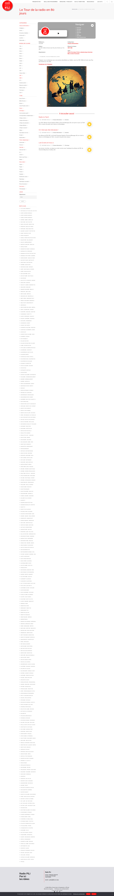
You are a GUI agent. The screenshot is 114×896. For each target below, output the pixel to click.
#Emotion (23, 444)
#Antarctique (24, 260)
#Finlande (32, 475)
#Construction (25, 356)
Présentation (36, 1)
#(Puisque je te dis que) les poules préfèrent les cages (35, 210)
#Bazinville (30, 296)
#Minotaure (30, 632)
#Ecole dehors (24, 421)
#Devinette (23, 392)
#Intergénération (25, 549)
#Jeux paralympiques (26, 558)
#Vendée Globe (24, 841)
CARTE (22, 201)
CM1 (69, 48)
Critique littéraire (22, 125)
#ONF (33, 670)
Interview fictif (22, 149)
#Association (27, 271)
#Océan (33, 664)
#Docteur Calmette (30, 399)
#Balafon (23, 287)
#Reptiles (23, 747)
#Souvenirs (33, 794)
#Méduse (27, 623)
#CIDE (33, 334)
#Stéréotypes (31, 803)
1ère (20, 46)
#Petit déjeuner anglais (27, 695)
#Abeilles (30, 219)
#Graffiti (23, 500)
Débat (20, 130)
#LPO (27, 599)
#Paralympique (24, 682)
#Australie (30, 275)
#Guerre (30, 511)
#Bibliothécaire (25, 300)
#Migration (23, 630)
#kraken (30, 574)
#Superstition (31, 805)
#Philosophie (28, 697)
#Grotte (23, 507)
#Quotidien (23, 738)
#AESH (31, 226)
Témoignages (22, 188)
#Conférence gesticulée (27, 352)
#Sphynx (32, 796)
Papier (20, 166)
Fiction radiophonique (81, 37)
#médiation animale (25, 621)
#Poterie (23, 729)
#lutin (31, 599)
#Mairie (26, 601)
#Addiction (31, 224)
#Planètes (23, 713)
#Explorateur (29, 462)
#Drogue (23, 406)
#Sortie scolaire (25, 794)
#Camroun (26, 309)
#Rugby (28, 767)
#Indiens (32, 536)
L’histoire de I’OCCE (57, 890)
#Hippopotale (29, 522)
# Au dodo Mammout (26, 208)
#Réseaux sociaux (25, 749)
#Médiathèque (24, 619)
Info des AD (21, 35)
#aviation (23, 282)
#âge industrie (29, 228)
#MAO (26, 603)
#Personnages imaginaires (27, 693)
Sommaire (79, 27)
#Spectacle (27, 796)
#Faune (22, 468)
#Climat (33, 343)
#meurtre (33, 628)
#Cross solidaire (25, 374)
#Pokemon (32, 720)
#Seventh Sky (24, 780)
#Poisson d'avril (25, 720)
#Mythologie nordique (26, 650)
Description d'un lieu (23, 132)
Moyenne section (23, 85)
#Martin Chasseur (25, 614)
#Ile (27, 531)
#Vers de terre (24, 843)
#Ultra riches (24, 832)
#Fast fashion (29, 466)
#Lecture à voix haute (26, 585)
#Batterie (28, 291)
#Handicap (23, 518)
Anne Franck (22, 98)
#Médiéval (33, 621)
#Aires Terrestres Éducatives (28, 237)
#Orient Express (29, 673)
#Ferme (22, 471)
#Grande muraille (25, 504)
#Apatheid (23, 262)
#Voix (30, 852)
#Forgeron (28, 480)
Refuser (88, 893)
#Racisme (29, 738)
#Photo (33, 702)
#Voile (22, 852)
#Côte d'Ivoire (24, 365)
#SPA (22, 796)
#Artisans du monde (29, 269)
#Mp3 (22, 641)
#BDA (24, 298)
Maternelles (21, 40)
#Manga (22, 603)
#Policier (32, 722)
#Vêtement (31, 843)
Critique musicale (23, 127)
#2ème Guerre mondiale (26, 217)
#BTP (22, 309)
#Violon (32, 850)
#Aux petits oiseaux (26, 280)
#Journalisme (24, 563)
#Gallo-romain (29, 484)
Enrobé (20, 135)
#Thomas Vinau (24, 821)
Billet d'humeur (22, 101)
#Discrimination (25, 397)
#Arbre (22, 264)
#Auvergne (23, 278)
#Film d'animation (25, 475)
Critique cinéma (22, 118)
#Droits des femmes (26, 410)
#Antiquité (31, 260)
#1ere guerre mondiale (26, 215)
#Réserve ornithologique (27, 751)
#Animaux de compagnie (26, 251)
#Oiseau (28, 666)
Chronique (79, 29)
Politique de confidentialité (62, 889)
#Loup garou (28, 596)
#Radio (34, 738)
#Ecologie (31, 421)
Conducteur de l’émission (45, 64)
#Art (22, 269)
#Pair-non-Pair (28, 677)
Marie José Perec (23, 157)
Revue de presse (23, 184)
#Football (27, 477)
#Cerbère (26, 318)
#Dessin (23, 388)
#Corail (23, 363)
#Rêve (29, 753)
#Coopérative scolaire (26, 361)
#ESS (32, 455)
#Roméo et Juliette (25, 760)
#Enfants (28, 444)
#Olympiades (24, 670)
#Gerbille (30, 493)
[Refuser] (112, 894)
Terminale (21, 90)
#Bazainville (24, 296)
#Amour (27, 244)
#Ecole (22, 419)
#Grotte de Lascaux (26, 509)
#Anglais (32, 244)
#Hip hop (23, 522)
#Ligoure (31, 592)
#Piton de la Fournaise (26, 711)
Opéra (20, 164)
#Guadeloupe (24, 511)
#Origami (23, 675)
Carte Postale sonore (23, 105)
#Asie (22, 271)
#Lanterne (29, 581)
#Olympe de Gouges (25, 668)
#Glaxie (22, 498)
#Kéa (33, 569)
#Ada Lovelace (24, 224)
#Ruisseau (23, 769)
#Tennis (32, 814)
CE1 (20, 68)
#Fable (29, 464)
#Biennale (31, 300)
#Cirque (27, 336)
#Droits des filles (25, 412)
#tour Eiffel (24, 825)
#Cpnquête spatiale (26, 370)
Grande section (22, 82)
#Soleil (32, 787)
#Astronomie (24, 273)
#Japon (26, 554)
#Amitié (22, 244)
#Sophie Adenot (24, 792)
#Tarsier (29, 812)
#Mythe (22, 648)
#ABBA (26, 219)
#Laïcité (30, 576)
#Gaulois (31, 491)
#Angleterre (24, 246)
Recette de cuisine (23, 176)
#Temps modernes (25, 814)
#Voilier (27, 852)
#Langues (23, 581)
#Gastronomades (25, 489)
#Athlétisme (24, 275)
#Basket (23, 291)
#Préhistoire (29, 729)
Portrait (20, 171)
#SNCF (26, 785)
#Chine (33, 329)
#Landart (23, 578)
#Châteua (23, 329)
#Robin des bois (24, 758)
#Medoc (22, 623)
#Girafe (26, 495)
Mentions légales (48, 889)
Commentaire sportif (23, 113)
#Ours (22, 677)
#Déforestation (25, 385)
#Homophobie (28, 527)
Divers (20, 30)
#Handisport (30, 518)
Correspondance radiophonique (26, 115)
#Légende (23, 587)
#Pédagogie (28, 686)
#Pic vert (30, 704)
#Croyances (33, 374)
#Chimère (28, 329)
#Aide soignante (25, 235)
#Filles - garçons (30, 473)
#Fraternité (24, 482)
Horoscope (21, 142)
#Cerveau (32, 318)
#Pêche (22, 686)
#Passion (27, 684)
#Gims (22, 495)
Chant (78, 34)
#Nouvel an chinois (25, 661)
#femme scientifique (30, 468)
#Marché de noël (25, 605)
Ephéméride (22, 137)
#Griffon (32, 504)
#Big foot (23, 302)
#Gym (33, 513)
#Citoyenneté (24, 338)
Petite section (22, 87)
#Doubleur (33, 403)
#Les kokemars (24, 592)
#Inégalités (24, 538)
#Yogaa (22, 861)
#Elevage (29, 439)
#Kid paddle (23, 572)
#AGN (22, 233)
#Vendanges (27, 839)
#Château (33, 327)
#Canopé (23, 311)
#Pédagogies (24, 688)
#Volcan (23, 854)
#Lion (22, 594)
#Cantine (33, 311)
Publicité (21, 174)
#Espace (23, 455)
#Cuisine (23, 376)
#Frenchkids (31, 482)
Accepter (94, 893)
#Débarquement (29, 379)
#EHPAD (28, 437)
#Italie (22, 554)
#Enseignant (29, 446)
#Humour (23, 531)
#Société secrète (25, 787)
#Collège (23, 347)
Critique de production (24, 122)
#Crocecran (24, 372)
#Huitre (30, 529)
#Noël (28, 657)
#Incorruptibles (25, 536)
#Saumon (23, 771)
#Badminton (32, 284)
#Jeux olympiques (25, 556)
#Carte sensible (25, 316)
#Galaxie (23, 484)
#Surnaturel (24, 807)
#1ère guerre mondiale (26, 213)
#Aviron (28, 282)
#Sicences (30, 783)
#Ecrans (23, 426)
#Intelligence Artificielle (27, 547)
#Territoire (24, 816)
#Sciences (33, 771)
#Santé (28, 769)
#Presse (23, 731)
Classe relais (22, 73)
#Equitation (24, 453)
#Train (29, 825)
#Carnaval (23, 314)
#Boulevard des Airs (26, 307)
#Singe (22, 785)
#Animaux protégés (25, 255)
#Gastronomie (24, 491)
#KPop (26, 574)
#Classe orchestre (25, 343)
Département (22, 194)
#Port (33, 724)
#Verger (31, 841)
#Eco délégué (24, 417)
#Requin (28, 747)
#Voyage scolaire (25, 857)
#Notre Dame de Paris (26, 659)
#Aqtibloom (29, 262)
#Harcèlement (24, 520)
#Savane (28, 771)
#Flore (22, 477)
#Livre (25, 594)
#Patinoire (32, 684)
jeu (20, 152)
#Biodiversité (29, 302)
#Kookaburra (30, 572)
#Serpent (23, 776)
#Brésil (33, 307)
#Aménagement (28, 242)
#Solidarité (24, 789)
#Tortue (31, 821)
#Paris (22, 684)
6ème (20, 58)
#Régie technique (25, 742)
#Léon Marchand (25, 590)
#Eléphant (23, 439)
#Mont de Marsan (25, 637)
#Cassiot (32, 316)
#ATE (29, 273)
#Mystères (29, 646)
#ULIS (27, 830)
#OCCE (28, 664)
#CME (22, 345)
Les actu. (100, 1)
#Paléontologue (25, 679)
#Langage (28, 578)
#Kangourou (24, 567)
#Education (29, 428)
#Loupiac (23, 599)
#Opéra (22, 673)
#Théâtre (42, 56)
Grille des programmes (51, 1)
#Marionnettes (24, 610)
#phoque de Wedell (25, 702)
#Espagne (27, 455)
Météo (20, 159)
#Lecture (32, 583)
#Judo (29, 563)
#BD (22, 298)
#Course (31, 365)
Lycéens (21, 37)
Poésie (20, 169)
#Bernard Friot (30, 298)
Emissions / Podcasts (66, 1)
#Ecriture (28, 426)
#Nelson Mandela (30, 655)
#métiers (23, 628)
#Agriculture (27, 233)
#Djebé (31, 397)
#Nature (23, 655)
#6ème (22, 219)
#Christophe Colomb (26, 334)
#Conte (31, 356)
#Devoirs (29, 392)
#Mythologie (28, 648)
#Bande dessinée (25, 289)
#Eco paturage (32, 417)
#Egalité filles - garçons (27, 435)
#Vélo (22, 839)
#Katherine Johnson (26, 569)
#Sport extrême (29, 798)
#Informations (24, 540)
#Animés (33, 255)
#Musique (26, 641)
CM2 (71, 48)
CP (20, 80)
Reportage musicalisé (24, 181)
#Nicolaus (23, 657)
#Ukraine (23, 830)
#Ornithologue (30, 675)
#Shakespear (24, 783)
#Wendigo (32, 857)
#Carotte (29, 314)
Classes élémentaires (73, 43)
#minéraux (23, 632)
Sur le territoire (79, 1)
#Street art (24, 805)
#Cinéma (23, 336)
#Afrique (23, 228)
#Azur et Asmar (24, 284)
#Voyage (28, 854)
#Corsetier (28, 363)
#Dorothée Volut (25, 403)
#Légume (32, 587)
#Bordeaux (23, 305)
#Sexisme (30, 780)
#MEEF (31, 623)
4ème (20, 53)
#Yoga (32, 859)
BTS (20, 65)
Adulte (20, 60)
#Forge (22, 480)
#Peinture (30, 688)
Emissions (74, 9)
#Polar (22, 722)
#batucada (23, 293)
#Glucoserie (28, 498)
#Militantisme (30, 630)
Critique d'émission (23, 120)
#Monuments (24, 639)
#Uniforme (23, 834)
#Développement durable (27, 390)
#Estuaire (23, 457)
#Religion (32, 742)
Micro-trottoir (71, 53)
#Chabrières (29, 320)
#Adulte (27, 226)
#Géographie (24, 493)
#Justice (30, 565)
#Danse (22, 379)
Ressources (90, 1)
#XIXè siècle (24, 859)
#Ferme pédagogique (30, 471)
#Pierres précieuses (26, 706)
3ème (20, 51)
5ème (20, 56)
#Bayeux (29, 293)
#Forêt (33, 477)
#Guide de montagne (26, 513)
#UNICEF (30, 832)
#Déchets (27, 381)
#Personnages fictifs (29, 691)
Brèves (20, 103)
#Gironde (31, 495)
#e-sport (33, 412)
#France (33, 480)
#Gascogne (23, 486)
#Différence (24, 394)
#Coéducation (27, 345)
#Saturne (33, 769)
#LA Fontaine (24, 576)
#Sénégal (28, 774)
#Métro (28, 628)
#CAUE (22, 318)
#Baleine (28, 287)
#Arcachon (27, 264)
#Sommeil (29, 789)
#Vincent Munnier (25, 850)
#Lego (27, 587)
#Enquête (23, 446)
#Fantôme (23, 466)
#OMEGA (29, 670)
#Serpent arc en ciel (26, 778)
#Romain (31, 758)
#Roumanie (23, 767)
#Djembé (23, 399)
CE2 (20, 70)
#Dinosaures (30, 394)
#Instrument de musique (27, 545)
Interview (78, 30)
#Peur (22, 697)
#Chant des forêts (25, 325)
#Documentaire (24, 401)
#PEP (22, 691)
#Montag (32, 637)
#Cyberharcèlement (31, 376)
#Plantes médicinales (26, 715)
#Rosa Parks (24, 762)
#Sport (22, 798)
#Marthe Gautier (25, 612)
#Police (27, 722)
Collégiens (21, 28)
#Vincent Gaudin (25, 848)
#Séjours (23, 774)
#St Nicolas (24, 803)
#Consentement (25, 354)
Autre (20, 63)
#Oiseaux (33, 666)
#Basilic (32, 289)
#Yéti (28, 859)
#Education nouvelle (26, 430)
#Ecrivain (23, 428)
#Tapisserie (23, 812)
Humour (21, 144)
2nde (20, 48)
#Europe (23, 462)
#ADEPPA (23, 226)
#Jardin (31, 554)
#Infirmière (30, 538)
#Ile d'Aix (31, 531)
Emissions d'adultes (23, 33)
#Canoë (32, 309)
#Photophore (24, 704)
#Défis (32, 383)
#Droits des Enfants (26, 408)
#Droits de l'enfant (31, 406)
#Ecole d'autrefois (30, 419)
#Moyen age (31, 639)
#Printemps (24, 733)
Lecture (21, 154)
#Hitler (23, 527)
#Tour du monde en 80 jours (53, 56)
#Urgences (29, 834)
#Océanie (23, 666)
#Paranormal (32, 682)
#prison (29, 733)
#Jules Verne (24, 565)
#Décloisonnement (25, 383)
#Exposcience (24, 464)
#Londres (30, 594)
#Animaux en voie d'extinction (28, 253)
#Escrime (30, 453)
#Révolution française (26, 756)
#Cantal (28, 311)
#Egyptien (23, 437)
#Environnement (25, 448)
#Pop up (29, 724)
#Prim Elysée (29, 731)
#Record (23, 740)
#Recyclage (28, 740)
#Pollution (24, 724)
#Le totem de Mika (25, 583)
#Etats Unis (29, 457)
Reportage (21, 179)
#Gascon (29, 486)
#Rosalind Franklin (25, 765)
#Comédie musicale (30, 347)
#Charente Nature (25, 327)
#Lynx (22, 601)
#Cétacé (23, 320)
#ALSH (22, 242)
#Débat (22, 381)
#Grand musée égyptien (26, 502)
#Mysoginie (23, 646)
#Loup (22, 596)
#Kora (22, 574)
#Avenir (33, 280)
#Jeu (35, 554)
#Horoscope (24, 529)
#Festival (23, 473)
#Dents (31, 385)
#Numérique (24, 664)
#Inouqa (31, 540)
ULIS (20, 92)
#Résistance (24, 753)
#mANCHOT (31, 601)
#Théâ (29, 816)
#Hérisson (31, 520)
